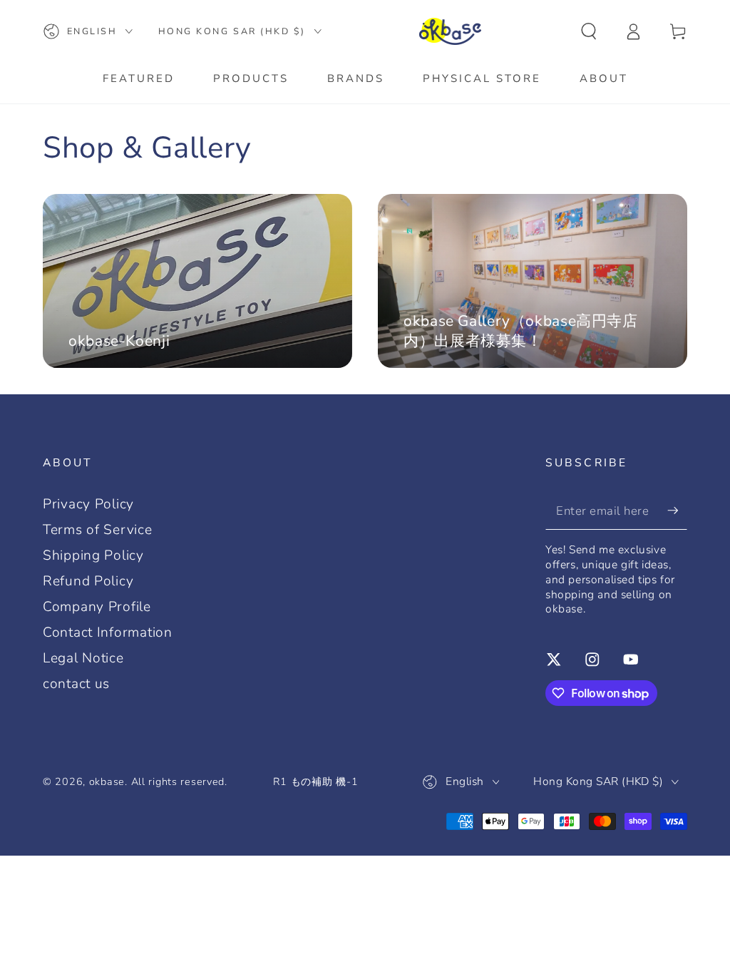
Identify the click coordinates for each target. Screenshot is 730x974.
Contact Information (108, 632)
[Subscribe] (677, 510)
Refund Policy (88, 581)
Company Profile (97, 607)
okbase (107, 781)
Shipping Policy (93, 555)
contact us (76, 684)
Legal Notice (83, 658)
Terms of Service (98, 530)
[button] (589, 32)
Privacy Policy (88, 504)
